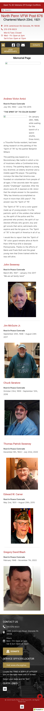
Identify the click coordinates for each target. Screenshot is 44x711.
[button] (3, 45)
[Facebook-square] (13, 45)
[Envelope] (23, 45)
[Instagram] (18, 45)
